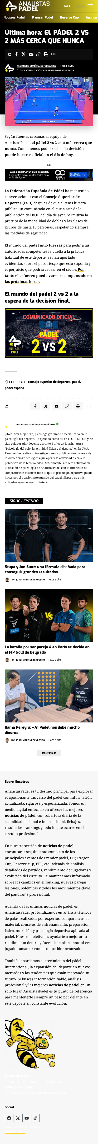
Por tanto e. (48, 275)
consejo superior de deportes (49, 382)
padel (76, 382)
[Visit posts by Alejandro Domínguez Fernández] (10, 68)
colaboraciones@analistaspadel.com (35, 1093)
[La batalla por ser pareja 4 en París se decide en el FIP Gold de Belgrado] (49, 615)
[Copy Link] (38, 54)
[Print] (45, 54)
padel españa (14, 388)
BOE (35, 215)
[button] (66, 6)
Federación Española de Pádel (37, 190)
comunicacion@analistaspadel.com (34, 1081)
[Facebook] (9, 1118)
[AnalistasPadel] (28, 6)
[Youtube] (26, 1118)
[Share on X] (23, 54)
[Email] (31, 54)
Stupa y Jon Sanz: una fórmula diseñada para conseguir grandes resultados (45, 569)
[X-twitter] (18, 1118)
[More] (53, 54)
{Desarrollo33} (15, 1132)
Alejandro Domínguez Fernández (36, 66)
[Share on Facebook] (16, 54)
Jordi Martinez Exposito (30, 579)
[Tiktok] (35, 1118)
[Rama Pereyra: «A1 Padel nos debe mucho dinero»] (49, 695)
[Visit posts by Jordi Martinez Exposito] (7, 579)
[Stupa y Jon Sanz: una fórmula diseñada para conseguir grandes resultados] (49, 535)
